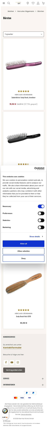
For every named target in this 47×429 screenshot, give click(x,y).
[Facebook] (6, 362)
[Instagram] (18, 362)
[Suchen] (9, 3)
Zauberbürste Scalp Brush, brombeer (23, 97)
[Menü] (3, 3)
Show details (35, 236)
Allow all (23, 244)
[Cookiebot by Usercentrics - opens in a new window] (34, 168)
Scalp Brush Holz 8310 (23, 316)
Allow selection (23, 251)
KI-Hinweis (6, 421)
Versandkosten (26, 414)
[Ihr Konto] (38, 3)
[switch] (41, 213)
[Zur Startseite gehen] (18, 3)
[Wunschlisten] (33, 3)
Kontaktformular (12, 347)
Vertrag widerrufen (14, 370)
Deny (23, 258)
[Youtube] (12, 362)
